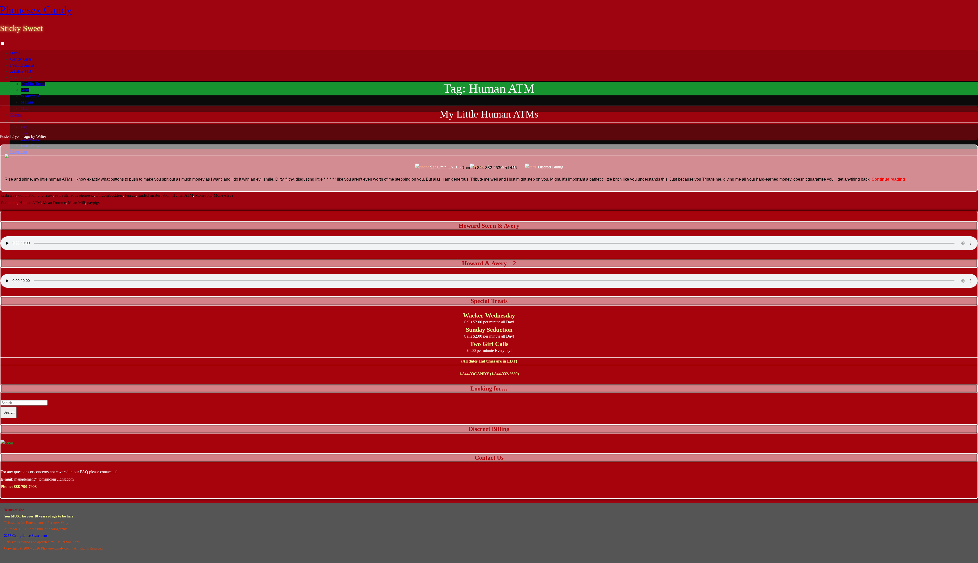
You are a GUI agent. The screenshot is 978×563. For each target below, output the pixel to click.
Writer (41, 136)
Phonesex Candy (36, 10)
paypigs (93, 202)
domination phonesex (35, 195)
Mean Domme (54, 202)
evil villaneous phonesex (74, 195)
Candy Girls (20, 59)
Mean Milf (76, 202)
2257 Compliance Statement (25, 536)
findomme (9, 202)
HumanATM (182, 195)
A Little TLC (21, 71)
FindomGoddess (109, 195)
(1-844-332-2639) (504, 374)
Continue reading (891, 179)
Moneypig (203, 195)
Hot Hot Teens (33, 84)
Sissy (25, 90)
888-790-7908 (25, 486)
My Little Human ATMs (489, 114)
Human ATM (30, 202)
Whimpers (30, 96)
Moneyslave (223, 195)
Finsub (130, 195)
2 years (17, 136)
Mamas (27, 102)
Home (15, 53)
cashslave (8, 195)
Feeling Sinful (22, 65)
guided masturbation (154, 195)
